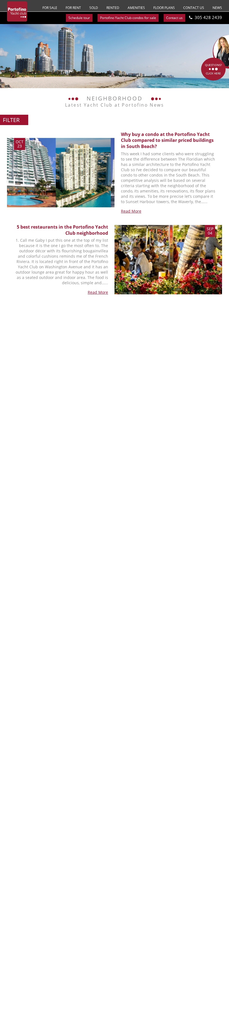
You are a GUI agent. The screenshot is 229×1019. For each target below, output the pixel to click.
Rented (112, 7)
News (217, 7)
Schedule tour (79, 17)
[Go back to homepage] (17, 11)
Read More (131, 211)
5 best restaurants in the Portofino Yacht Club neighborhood (62, 230)
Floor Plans (164, 7)
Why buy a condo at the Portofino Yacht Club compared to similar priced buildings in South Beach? (167, 140)
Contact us (193, 7)
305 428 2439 (208, 17)
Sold (93, 7)
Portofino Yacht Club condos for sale (128, 17)
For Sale (49, 7)
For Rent (73, 7)
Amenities (136, 7)
